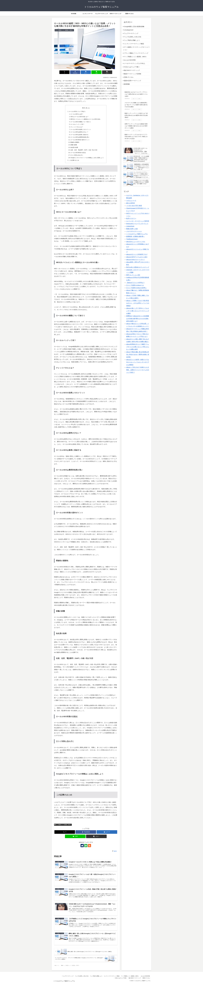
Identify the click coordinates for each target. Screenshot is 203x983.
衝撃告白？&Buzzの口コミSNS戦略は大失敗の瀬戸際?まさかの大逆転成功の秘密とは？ (137, 318)
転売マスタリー (131, 218)
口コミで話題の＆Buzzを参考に (136, 288)
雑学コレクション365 (133, 275)
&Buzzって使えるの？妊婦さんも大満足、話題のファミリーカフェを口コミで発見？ (137, 370)
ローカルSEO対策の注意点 (78, 152)
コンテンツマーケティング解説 (112, 976)
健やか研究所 (130, 203)
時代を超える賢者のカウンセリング (137, 267)
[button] (107, 72)
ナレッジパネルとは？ (76, 127)
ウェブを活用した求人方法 (81, 976)
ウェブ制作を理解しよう (96, 976)
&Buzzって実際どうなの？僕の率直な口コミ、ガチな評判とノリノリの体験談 (137, 303)
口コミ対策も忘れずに (76, 155)
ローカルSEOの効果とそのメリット (80, 129)
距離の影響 (73, 145)
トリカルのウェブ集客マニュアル (137, 234)
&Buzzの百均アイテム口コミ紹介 (136, 257)
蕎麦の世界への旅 (132, 229)
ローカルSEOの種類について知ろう (80, 121)
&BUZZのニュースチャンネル (135, 241)
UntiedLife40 (130, 226)
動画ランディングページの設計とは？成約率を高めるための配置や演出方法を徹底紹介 (136, 115)
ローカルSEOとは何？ (76, 114)
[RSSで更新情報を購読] (89, 845)
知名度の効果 (74, 147)
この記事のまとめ (74, 160)
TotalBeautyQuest (132, 239)
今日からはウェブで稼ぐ (121, 978)
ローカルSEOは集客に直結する (79, 134)
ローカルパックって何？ (77, 124)
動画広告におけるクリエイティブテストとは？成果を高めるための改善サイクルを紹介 (136, 94)
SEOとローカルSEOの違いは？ (79, 116)
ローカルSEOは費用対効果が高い (80, 137)
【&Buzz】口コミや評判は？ (135, 282)
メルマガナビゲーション (134, 231)
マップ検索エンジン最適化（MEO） (63, 824)
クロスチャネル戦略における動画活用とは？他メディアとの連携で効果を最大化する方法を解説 (136, 104)
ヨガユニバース (131, 200)
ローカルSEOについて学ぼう (77, 111)
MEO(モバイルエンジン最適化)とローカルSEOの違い (85, 119)
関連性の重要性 (74, 142)
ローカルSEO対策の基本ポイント (80, 139)
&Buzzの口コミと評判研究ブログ (136, 254)
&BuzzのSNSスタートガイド (135, 259)
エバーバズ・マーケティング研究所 (137, 221)
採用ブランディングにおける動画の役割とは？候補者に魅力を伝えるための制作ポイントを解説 (136, 126)
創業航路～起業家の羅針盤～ (135, 236)
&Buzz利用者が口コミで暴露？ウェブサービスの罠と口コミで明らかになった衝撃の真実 (137, 346)
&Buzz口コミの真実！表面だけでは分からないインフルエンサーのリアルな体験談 (137, 362)
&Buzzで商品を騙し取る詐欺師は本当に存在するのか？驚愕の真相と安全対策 (137, 354)
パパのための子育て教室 (134, 205)
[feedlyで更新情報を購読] (85, 845)
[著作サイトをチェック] (82, 845)
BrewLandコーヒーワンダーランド (137, 223)
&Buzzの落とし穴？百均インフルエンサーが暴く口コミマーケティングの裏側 (137, 310)
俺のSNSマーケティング (135, 978)
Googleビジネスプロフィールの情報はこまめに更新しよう (87, 157)
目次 (83, 108)
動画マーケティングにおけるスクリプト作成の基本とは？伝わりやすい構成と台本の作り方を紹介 (136, 136)
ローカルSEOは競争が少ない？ (79, 132)
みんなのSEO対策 (145, 976)
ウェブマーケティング (67, 976)
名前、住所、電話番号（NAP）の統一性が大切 (83, 150)
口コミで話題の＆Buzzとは (135, 285)
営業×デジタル (146, 978)
